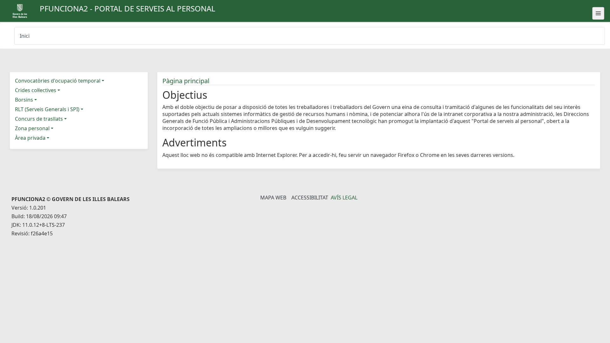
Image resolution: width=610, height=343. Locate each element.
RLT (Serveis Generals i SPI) (47, 109)
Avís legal (344, 197)
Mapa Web (273, 197)
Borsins (24, 99)
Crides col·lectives (35, 90)
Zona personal (32, 128)
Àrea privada (30, 137)
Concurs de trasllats (39, 118)
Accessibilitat (309, 197)
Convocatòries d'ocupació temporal (57, 80)
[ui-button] (598, 13)
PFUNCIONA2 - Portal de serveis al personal (127, 8)
